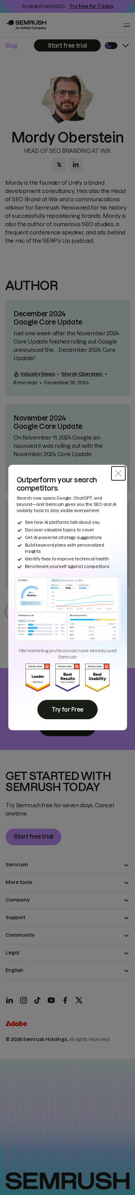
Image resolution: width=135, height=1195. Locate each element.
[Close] (118, 473)
